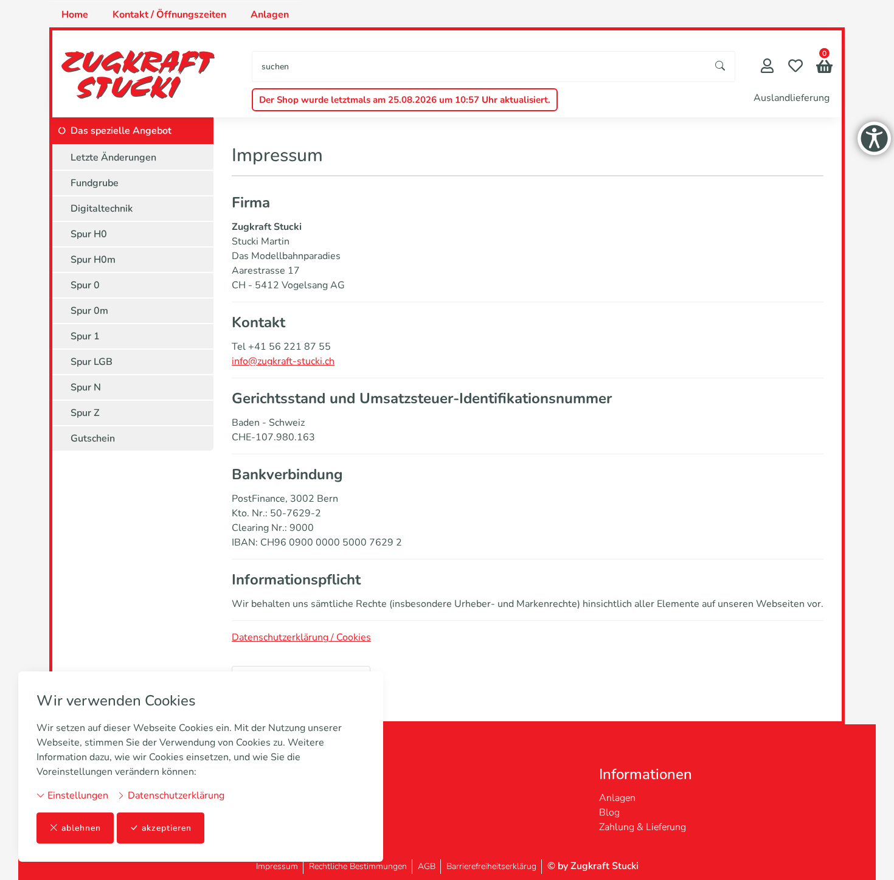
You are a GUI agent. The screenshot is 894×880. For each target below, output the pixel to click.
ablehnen (81, 828)
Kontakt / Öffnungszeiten (169, 14)
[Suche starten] (720, 66)
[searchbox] (479, 66)
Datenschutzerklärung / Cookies (301, 637)
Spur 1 (85, 336)
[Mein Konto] (767, 67)
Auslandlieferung (792, 98)
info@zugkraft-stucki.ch (283, 361)
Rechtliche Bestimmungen (358, 866)
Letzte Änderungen (113, 157)
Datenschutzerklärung (174, 795)
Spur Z (85, 413)
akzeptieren (167, 828)
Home (74, 14)
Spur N (86, 387)
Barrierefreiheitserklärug (491, 866)
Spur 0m (89, 310)
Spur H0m (93, 259)
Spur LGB (92, 362)
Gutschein (93, 438)
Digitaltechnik (102, 208)
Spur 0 (85, 285)
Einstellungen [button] (76, 795)
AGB (426, 866)
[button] (824, 68)
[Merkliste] (795, 67)
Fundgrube (95, 183)
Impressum (277, 866)
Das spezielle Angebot (121, 130)
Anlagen (270, 14)
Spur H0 (89, 234)
